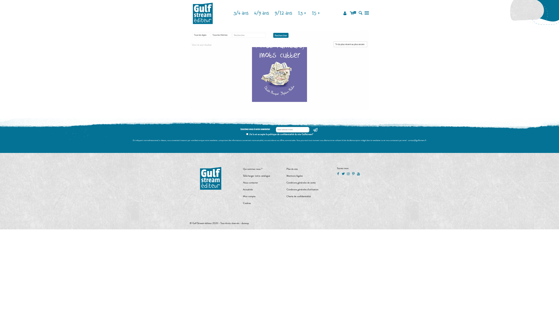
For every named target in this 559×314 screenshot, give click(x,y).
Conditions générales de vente (301, 182)
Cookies (247, 203)
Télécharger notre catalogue (256, 176)
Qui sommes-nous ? (252, 169)
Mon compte (249, 196)
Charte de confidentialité (298, 196)
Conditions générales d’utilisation (302, 189)
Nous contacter (250, 182)
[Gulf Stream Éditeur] (203, 13)
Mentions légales (294, 176)
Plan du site (292, 169)
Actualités (248, 189)
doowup (245, 223)
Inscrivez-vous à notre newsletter (255, 129)
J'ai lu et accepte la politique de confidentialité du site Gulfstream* (281, 134)
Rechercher (281, 35)
